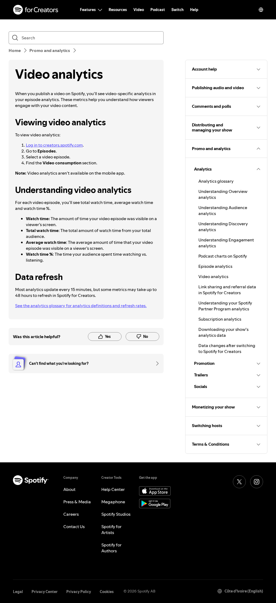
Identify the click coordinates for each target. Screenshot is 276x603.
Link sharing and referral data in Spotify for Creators (227, 290)
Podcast (157, 9)
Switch (177, 9)
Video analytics (213, 276)
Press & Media (77, 502)
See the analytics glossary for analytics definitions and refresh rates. (81, 306)
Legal (18, 591)
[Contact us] (155, 363)
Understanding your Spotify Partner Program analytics (225, 306)
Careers (71, 514)
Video (138, 9)
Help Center (113, 489)
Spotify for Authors (111, 548)
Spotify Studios (115, 514)
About (69, 489)
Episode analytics (215, 266)
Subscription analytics (219, 319)
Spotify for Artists (111, 529)
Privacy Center (45, 591)
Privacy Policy (78, 591)
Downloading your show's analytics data (223, 332)
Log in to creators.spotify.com (54, 145)
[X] (239, 481)
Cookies (107, 591)
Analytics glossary (216, 181)
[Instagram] (256, 481)
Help (194, 9)
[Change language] (261, 9)
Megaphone (113, 502)
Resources (118, 9)
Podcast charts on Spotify (222, 256)
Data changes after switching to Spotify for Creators (226, 348)
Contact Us (74, 526)
